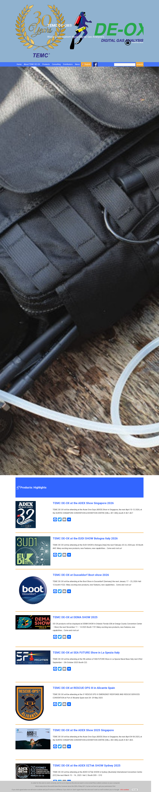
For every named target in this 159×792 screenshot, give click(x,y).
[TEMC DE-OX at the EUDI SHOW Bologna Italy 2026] (32, 565)
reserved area (137, 42)
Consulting (56, 64)
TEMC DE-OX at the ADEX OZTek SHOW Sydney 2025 (86, 765)
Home (19, 64)
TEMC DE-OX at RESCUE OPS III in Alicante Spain (84, 688)
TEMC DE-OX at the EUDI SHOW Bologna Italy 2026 (85, 538)
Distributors (68, 64)
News (77, 64)
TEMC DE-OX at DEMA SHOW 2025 (75, 617)
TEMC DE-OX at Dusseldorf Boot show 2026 (81, 575)
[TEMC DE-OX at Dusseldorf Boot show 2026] (32, 607)
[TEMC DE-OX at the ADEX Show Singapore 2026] (25, 527)
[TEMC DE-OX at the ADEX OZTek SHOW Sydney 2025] (32, 778)
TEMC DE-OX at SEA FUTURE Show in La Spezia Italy (86, 652)
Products (46, 64)
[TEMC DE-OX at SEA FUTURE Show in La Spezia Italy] (32, 664)
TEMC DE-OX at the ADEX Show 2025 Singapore (83, 730)
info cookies (124, 789)
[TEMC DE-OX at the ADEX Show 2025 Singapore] (32, 749)
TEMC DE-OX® (75, 30)
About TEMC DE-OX (32, 64)
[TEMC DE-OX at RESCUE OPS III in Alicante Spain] (29, 720)
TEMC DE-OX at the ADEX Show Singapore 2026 (83, 503)
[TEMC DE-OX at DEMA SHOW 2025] (32, 629)
